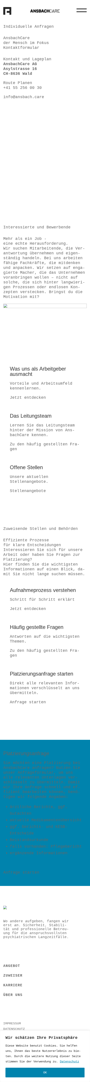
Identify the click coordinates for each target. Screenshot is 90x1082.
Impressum (12, 1023)
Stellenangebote (28, 491)
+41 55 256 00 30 (22, 88)
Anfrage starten (28, 702)
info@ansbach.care (23, 97)
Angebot (11, 966)
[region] (45, 1056)
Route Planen (17, 83)
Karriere (12, 985)
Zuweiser (12, 976)
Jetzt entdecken (28, 397)
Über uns (12, 995)
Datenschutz (69, 1061)
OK (45, 1072)
